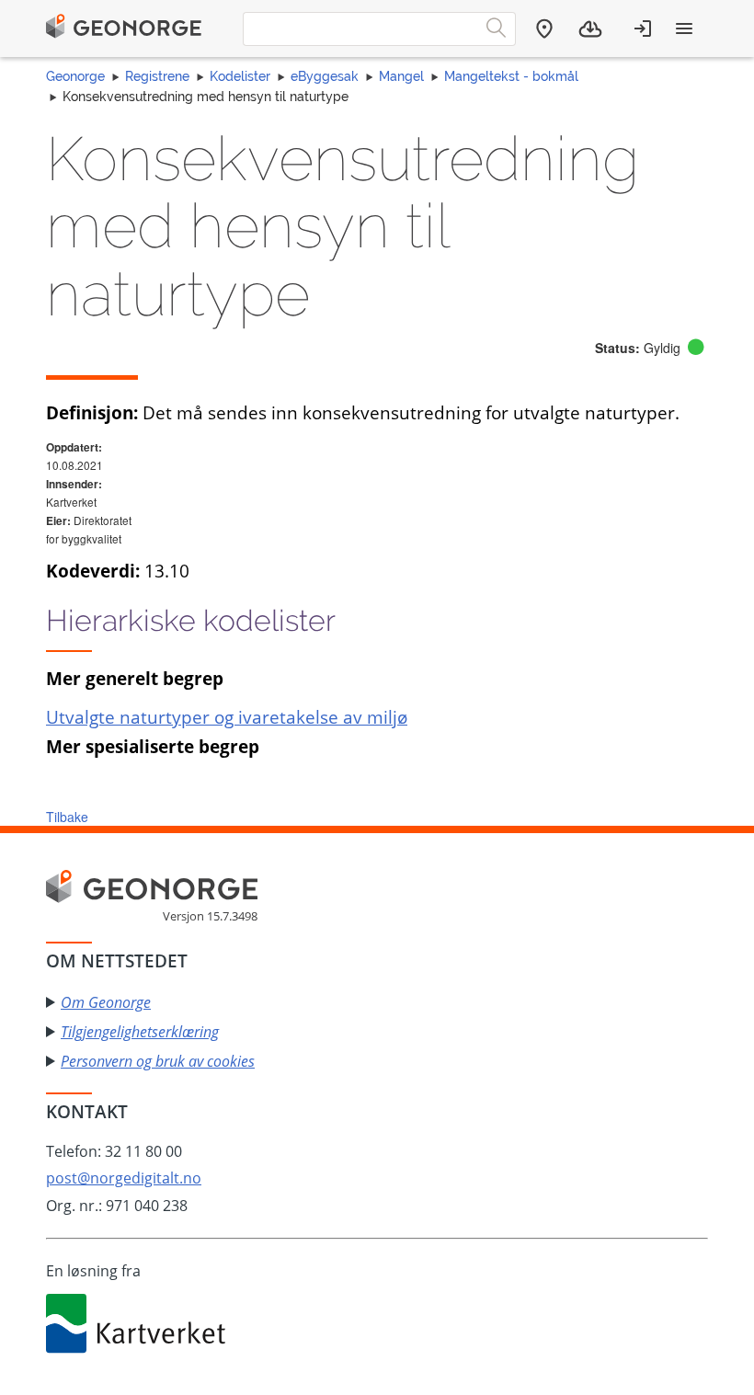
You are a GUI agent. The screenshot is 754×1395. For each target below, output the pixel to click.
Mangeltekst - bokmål (511, 76)
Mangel (401, 76)
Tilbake (67, 816)
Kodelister (240, 76)
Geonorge (75, 76)
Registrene (157, 76)
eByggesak (325, 76)
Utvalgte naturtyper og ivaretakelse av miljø (226, 716)
